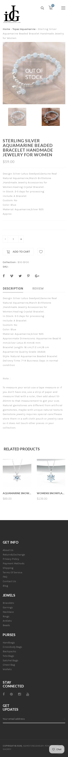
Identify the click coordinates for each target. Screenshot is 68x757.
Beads (6, 625)
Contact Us (9, 581)
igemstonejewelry (33, 746)
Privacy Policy (11, 558)
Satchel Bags (10, 660)
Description (13, 288)
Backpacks (9, 651)
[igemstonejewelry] (12, 14)
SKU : (6, 266)
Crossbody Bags (12, 646)
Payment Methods (13, 563)
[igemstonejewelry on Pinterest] (11, 694)
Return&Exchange (14, 554)
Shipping (8, 568)
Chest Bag (9, 664)
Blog (5, 585)
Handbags (9, 642)
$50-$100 (23, 262)
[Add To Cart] (17, 479)
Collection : (10, 262)
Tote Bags (8, 655)
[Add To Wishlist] (41, 251)
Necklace (8, 611)
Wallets (7, 669)
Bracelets (8, 602)
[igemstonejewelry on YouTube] (27, 694)
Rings (6, 616)
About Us (8, 550)
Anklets (7, 620)
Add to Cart (21, 252)
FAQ (5, 576)
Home (6, 29)
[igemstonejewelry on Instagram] (19, 694)
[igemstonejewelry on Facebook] (4, 694)
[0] (51, 8)
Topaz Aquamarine (24, 29)
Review (38, 288)
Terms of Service (12, 572)
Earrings (8, 607)
